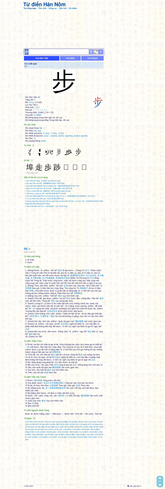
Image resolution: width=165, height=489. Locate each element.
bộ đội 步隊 (64, 424)
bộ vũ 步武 (49, 429)
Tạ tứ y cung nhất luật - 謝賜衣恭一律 (39, 191)
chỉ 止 (31, 102)
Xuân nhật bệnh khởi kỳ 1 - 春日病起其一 (40, 206)
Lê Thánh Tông (61, 206)
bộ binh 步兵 (83, 422)
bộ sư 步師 (59, 427)
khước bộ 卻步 (63, 432)
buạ (39, 131)
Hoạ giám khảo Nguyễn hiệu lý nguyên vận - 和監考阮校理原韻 (48, 186)
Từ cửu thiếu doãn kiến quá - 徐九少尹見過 (41, 199)
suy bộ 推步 (62, 437)
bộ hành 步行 (74, 424)
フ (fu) (61, 133)
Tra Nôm (70, 58)
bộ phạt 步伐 (29, 427)
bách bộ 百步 (38, 422)
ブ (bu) (53, 133)
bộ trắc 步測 (98, 427)
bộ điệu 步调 (54, 424)
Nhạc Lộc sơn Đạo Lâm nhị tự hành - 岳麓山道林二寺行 (45, 188)
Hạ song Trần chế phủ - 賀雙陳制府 (38, 183)
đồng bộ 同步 (29, 432)
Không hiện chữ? (32, 173)
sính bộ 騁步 (43, 437)
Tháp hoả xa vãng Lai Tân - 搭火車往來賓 (40, 193)
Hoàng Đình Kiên (43, 204)
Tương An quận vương (62, 191)
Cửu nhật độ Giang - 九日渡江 (36, 181)
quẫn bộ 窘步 (70, 434)
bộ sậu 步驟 (40, 427)
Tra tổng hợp (30, 8)
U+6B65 (37, 115)
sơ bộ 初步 (53, 437)
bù (43, 128)
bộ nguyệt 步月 (86, 424)
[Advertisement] (82, 29)
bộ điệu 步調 (44, 424)
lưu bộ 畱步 (84, 432)
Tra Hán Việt (41, 58)
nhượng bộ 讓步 (37, 434)
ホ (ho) (46, 133)
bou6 (43, 141)
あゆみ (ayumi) (81, 136)
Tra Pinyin (92, 58)
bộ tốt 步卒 (78, 427)
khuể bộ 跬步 (51, 432)
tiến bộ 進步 (93, 437)
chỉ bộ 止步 (58, 429)
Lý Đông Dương (54, 181)
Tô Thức (91, 196)
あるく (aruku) (50, 136)
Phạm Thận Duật (58, 183)
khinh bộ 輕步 (41, 432)
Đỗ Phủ (69, 188)
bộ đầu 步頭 (34, 424)
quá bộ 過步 (49, 434)
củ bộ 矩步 (67, 429)
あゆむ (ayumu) (65, 136)
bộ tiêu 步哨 (69, 427)
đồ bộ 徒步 (85, 429)
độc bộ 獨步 (95, 429)
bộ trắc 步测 (88, 427)
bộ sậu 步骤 (50, 427)
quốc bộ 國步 (81, 434)
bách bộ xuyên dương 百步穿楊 (56, 422)
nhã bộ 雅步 (93, 432)
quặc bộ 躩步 (59, 434)
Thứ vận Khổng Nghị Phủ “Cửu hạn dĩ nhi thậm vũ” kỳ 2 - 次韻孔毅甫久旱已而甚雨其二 (56, 196)
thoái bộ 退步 (82, 437)
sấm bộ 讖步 (32, 437)
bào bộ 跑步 (73, 422)
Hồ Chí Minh (60, 193)
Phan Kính (75, 186)
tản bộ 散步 (72, 437)
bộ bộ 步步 (93, 422)
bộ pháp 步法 (97, 424)
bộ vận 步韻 (39, 429)
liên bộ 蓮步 (74, 432)
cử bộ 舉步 (76, 429)
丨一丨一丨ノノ (40, 110)
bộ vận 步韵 (29, 429)
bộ (26, 66)
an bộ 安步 (29, 422)
